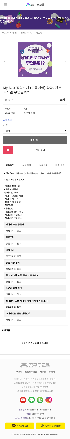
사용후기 (26, 165)
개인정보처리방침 (30, 372)
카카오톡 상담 (22, 426)
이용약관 (43, 372)
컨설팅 (39, 33)
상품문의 (43, 165)
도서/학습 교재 (9, 33)
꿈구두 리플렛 (50, 418)
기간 (5, 125)
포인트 (8, 108)
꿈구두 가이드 (36, 418)
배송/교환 (60, 165)
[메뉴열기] (5, 5)
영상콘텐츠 (26, 33)
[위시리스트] (8, 150)
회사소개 (18, 372)
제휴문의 (52, 372)
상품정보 (10, 165)
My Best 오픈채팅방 (52, 426)
